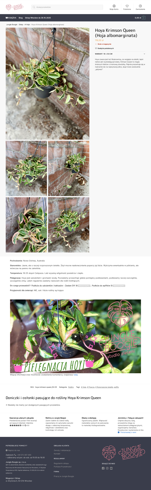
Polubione (127, 9)
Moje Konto (114, 9)
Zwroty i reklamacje (62, 450)
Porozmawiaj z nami (128, 432)
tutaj (76, 374)
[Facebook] (103, 468)
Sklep (21, 24)
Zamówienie (140, 9)
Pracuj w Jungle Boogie (64, 476)
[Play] (76, 336)
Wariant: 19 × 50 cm (103, 54)
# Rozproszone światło (104, 387)
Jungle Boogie (11, 24)
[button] (140, 17)
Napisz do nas (14, 450)
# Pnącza (90, 387)
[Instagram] (107, 468)
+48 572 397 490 (24, 455)
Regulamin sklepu (61, 463)
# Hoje (27, 24)
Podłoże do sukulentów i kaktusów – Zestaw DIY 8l (55, 285)
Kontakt (57, 454)
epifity (116, 387)
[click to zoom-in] (48, 84)
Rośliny (71, 387)
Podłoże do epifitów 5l (102, 285)
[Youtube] (111, 468)
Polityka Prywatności (63, 466)
